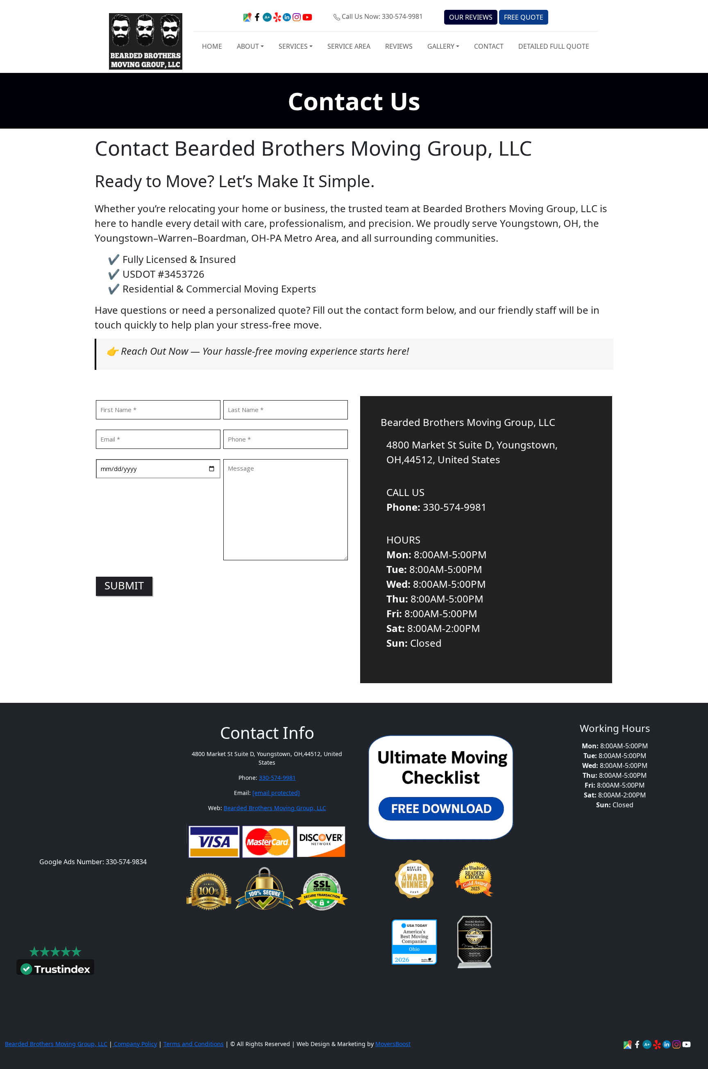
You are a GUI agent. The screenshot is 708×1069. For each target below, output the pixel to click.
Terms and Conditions (193, 1044)
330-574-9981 (277, 777)
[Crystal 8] (474, 942)
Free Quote (523, 17)
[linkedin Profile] (658, 1044)
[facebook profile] (258, 16)
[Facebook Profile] (637, 1044)
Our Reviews (470, 17)
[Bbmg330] (677, 1044)
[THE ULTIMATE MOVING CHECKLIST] (440, 786)
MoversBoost (393, 1044)
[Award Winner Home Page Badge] (414, 879)
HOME (212, 46)
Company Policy (134, 1044)
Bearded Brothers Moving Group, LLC (275, 808)
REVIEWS (399, 46)
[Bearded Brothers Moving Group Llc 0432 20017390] (647, 1044)
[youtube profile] (307, 16)
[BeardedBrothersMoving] (628, 1044)
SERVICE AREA (348, 46)
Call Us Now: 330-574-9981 (382, 16)
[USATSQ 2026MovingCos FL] (414, 942)
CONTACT (489, 46)
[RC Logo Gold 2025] (474, 879)
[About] (667, 1044)
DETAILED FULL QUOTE (553, 46)
